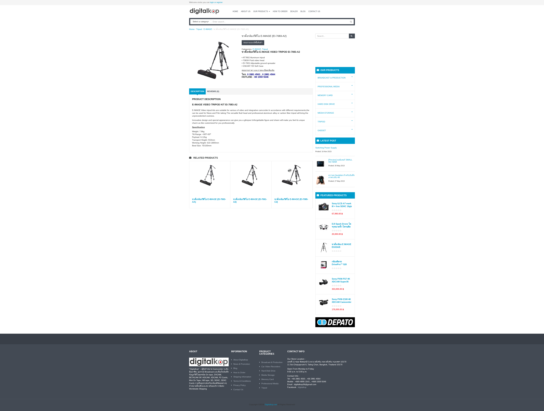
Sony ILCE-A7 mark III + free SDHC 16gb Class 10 (342, 206)
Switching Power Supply (326, 148)
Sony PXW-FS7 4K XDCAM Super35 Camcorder (341, 282)
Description (197, 91)
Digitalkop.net (271, 404)
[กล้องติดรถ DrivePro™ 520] (323, 264)
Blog (303, 11)
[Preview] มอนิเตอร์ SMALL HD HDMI (340, 161)
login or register (216, 2)
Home (235, 11)
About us (245, 11)
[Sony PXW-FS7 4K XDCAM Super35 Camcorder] (323, 282)
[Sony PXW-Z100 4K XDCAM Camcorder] (323, 302)
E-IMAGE (208, 29)
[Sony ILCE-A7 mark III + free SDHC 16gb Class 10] (323, 206)
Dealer (294, 11)
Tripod (199, 29)
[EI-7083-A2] (214, 60)
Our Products (261, 11)
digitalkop (302, 387)
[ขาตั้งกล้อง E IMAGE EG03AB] (323, 247)
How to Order (280, 11)
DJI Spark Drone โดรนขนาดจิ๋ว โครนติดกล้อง (341, 227)
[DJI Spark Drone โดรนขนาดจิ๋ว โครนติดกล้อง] (323, 227)
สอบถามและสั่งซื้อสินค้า (253, 42)
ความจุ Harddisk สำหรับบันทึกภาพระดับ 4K (341, 176)
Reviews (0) (213, 91)
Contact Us (314, 11)
